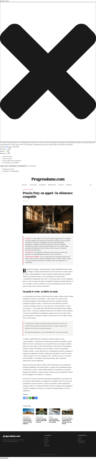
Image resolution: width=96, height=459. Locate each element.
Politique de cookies (8, 169)
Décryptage (52, 185)
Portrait (69, 185)
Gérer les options (7, 157)
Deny (6, 166)
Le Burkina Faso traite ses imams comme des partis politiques (27, 421)
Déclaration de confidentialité (11, 171)
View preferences (13, 166)
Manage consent (4, 458)
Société (31, 189)
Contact (79, 439)
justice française (44, 372)
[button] (48, 72)
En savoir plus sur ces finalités (11, 163)
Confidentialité (81, 442)
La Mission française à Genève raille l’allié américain (41, 420)
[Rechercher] (90, 185)
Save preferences (22, 166)
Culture (61, 185)
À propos (80, 437)
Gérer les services (7, 159)
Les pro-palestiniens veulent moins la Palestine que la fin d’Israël (67, 421)
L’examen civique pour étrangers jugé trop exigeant (54, 420)
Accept (2, 166)
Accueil (24, 185)
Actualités (33, 185)
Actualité (25, 189)
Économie (42, 185)
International (26, 417)
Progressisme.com (48, 179)
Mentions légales (81, 441)
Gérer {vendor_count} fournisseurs (12, 161)
